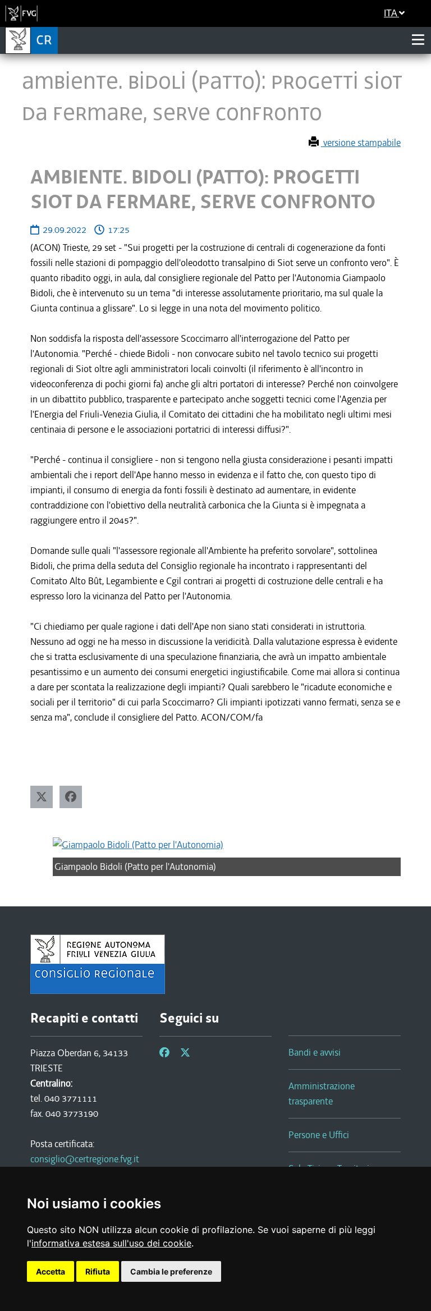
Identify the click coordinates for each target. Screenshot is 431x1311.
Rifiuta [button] (97, 1271)
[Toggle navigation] (418, 40)
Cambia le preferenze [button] (171, 1271)
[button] (41, 797)
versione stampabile (361, 142)
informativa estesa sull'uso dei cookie (111, 1243)
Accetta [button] (50, 1271)
